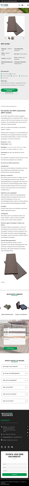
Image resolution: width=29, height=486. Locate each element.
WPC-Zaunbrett (21, 85)
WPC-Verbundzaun (18, 11)
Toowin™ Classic (5, 129)
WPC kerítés (4, 12)
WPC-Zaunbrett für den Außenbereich (9, 85)
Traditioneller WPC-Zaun (20, 83)
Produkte (14, 10)
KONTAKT (5, 420)
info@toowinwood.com (10, 440)
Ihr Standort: (4, 10)
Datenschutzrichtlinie (5, 484)
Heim (9, 10)
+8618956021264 (10, 437)
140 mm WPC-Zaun (5, 83)
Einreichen (10, 348)
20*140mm (12, 83)
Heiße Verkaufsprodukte (6, 11)
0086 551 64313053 (9, 434)
